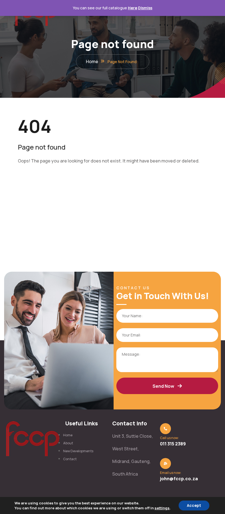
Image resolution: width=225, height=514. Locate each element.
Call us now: (169, 438)
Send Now (163, 386)
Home (92, 61)
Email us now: (170, 472)
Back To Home (39, 178)
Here (132, 7)
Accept (194, 505)
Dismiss (145, 7)
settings (162, 507)
